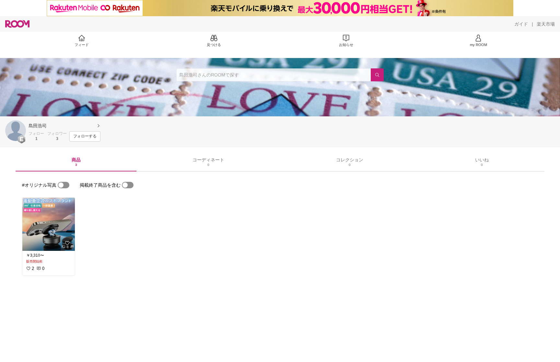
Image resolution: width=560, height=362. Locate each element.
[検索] (377, 74)
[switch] (63, 185)
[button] (15, 130)
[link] (48, 224)
